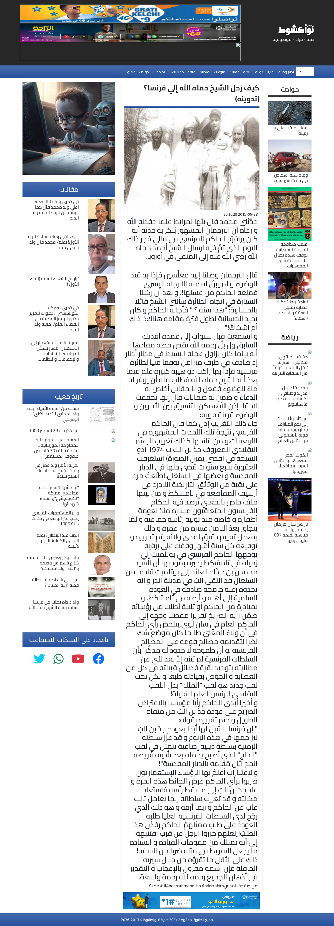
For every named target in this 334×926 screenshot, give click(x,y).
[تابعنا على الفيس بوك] (98, 659)
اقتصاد (205, 71)
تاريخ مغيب (160, 71)
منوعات (219, 71)
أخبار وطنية (286, 71)
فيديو (131, 71)
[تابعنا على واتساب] (58, 659)
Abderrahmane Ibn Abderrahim (195, 885)
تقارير (271, 71)
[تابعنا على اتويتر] (39, 659)
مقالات (234, 71)
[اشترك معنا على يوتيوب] (78, 659)
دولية (259, 71)
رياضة (247, 71)
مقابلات (178, 71)
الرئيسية (305, 71)
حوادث (144, 71)
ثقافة (192, 71)
